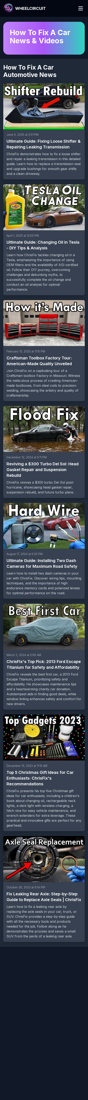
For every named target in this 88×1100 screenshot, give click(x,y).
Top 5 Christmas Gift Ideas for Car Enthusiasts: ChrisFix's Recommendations (40, 778)
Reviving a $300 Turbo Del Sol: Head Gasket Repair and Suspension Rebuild (43, 469)
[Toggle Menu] (80, 8)
